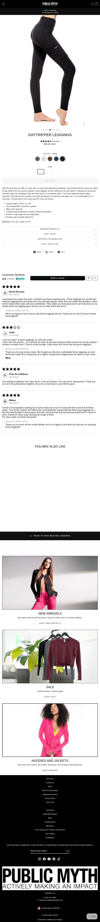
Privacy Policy (50, 798)
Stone (43, 158)
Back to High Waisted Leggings (51, 536)
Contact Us (50, 783)
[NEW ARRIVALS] (50, 583)
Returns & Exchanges (50, 790)
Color (50, 154)
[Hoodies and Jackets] (50, 730)
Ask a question (50, 244)
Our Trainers (50, 834)
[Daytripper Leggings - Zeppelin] (15, 516)
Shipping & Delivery (50, 794)
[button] (46, 141)
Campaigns (50, 838)
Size (50, 167)
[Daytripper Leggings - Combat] (21, 516)
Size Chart (50, 234)
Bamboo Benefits (50, 229)
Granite (56, 158)
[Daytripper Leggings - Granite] (24, 516)
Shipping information (50, 239)
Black (62, 158)
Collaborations (50, 822)
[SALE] (50, 656)
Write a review (58, 278)
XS (41, 171)
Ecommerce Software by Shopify (50, 920)
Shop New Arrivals (50, 623)
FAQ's (50, 786)
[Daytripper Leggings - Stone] (18, 516)
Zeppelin (37, 158)
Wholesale (50, 826)
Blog (50, 818)
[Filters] (89, 278)
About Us (50, 779)
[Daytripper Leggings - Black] (27, 516)
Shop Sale (50, 697)
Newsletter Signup (50, 814)
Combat (50, 158)
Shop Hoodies (50, 770)
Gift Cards (50, 810)
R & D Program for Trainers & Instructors (50, 830)
